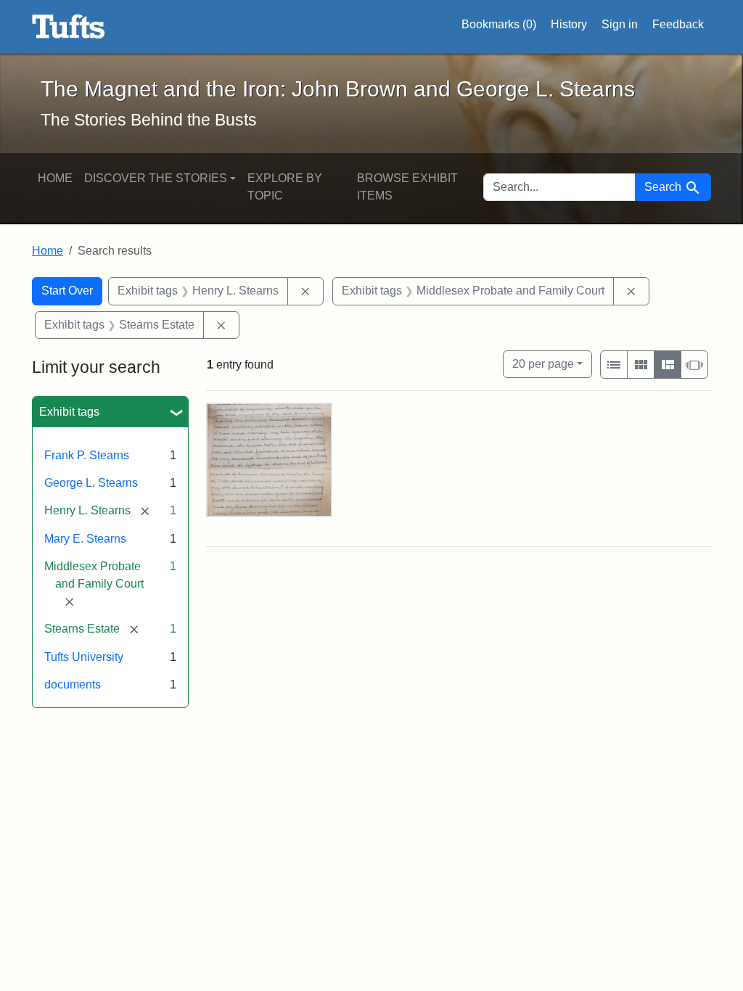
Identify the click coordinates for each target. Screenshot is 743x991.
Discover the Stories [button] (155, 178)
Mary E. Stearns (85, 538)
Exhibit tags (69, 412)
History (569, 24)
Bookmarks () (498, 24)
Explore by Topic (284, 187)
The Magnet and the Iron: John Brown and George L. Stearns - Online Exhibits (68, 27)
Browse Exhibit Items (407, 187)
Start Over (67, 290)
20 (543, 363)
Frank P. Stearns (86, 455)
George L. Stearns (91, 483)
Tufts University (83, 657)
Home (55, 178)
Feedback (678, 24)
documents (72, 684)
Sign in (620, 24)
